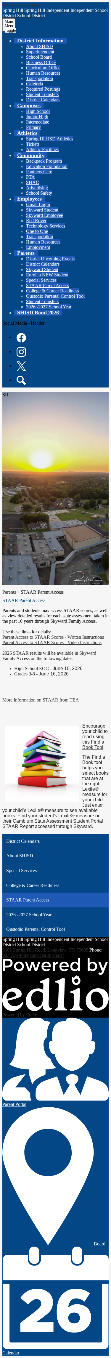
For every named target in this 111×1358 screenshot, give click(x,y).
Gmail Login (38, 204)
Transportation (39, 78)
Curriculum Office (43, 67)
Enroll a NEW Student (47, 274)
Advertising (37, 187)
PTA (30, 177)
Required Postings (43, 89)
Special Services (41, 280)
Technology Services (45, 225)
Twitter (21, 366)
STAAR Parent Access (47, 285)
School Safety (39, 193)
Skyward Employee (44, 215)
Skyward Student (42, 209)
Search (21, 380)
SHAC (32, 182)
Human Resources (43, 73)
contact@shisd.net (47, 955)
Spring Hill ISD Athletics (49, 138)
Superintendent (40, 51)
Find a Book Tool (93, 744)
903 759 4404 (15, 955)
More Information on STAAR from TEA (40, 699)
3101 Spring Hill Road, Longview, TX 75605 (45, 949)
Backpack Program (44, 161)
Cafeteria (34, 83)
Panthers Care (39, 171)
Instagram (21, 352)
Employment (38, 247)
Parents (9, 592)
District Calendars (42, 99)
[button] (40, 41)
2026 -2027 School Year (48, 306)
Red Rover (36, 220)
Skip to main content (21, 4)
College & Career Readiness (52, 290)
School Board (39, 57)
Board (99, 1243)
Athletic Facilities (42, 149)
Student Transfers (42, 94)
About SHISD (39, 46)
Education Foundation (46, 166)
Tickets (32, 144)
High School (38, 111)
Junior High (37, 116)
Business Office (41, 62)
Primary (33, 127)
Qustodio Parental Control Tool (55, 296)
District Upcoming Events (50, 258)
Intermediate (37, 121)
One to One (37, 231)
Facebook (21, 338)
